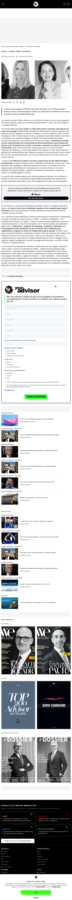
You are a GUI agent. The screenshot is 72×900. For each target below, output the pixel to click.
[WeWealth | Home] (35, 4)
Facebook (14, 102)
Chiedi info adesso (37, 198)
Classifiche (18, 530)
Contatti (3, 854)
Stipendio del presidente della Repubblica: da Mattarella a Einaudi (39, 450)
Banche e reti (18, 428)
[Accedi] (64, 4)
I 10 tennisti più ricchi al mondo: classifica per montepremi (36, 521)
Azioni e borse (18, 578)
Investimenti (4, 872)
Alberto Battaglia (25, 437)
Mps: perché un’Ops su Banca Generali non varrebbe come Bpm (38, 466)
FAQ (2, 859)
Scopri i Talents (41, 861)
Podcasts (39, 856)
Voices (39, 854)
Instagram (42, 872)
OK (36, 892)
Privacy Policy (40, 887)
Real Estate (4, 595)
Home (2, 46)
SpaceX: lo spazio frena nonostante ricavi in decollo (35, 584)
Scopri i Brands (41, 864)
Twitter (17, 102)
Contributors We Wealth (26, 56)
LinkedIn (21, 102)
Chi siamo (4, 851)
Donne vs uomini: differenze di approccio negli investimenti (37, 419)
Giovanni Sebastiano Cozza (27, 421)
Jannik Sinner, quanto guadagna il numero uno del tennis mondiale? (39, 537)
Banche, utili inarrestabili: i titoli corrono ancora (34, 497)
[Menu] (3, 4)
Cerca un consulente (43, 859)
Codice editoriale (6, 856)
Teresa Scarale (24, 523)
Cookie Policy (56, 887)
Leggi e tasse (18, 475)
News (38, 851)
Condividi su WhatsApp (24, 102)
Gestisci (36, 897)
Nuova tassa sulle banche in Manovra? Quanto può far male (37, 482)
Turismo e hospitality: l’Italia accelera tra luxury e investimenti (38, 602)
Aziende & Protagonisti (12, 46)
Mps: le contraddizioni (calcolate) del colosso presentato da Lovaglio (39, 434)
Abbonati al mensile (6, 867)
